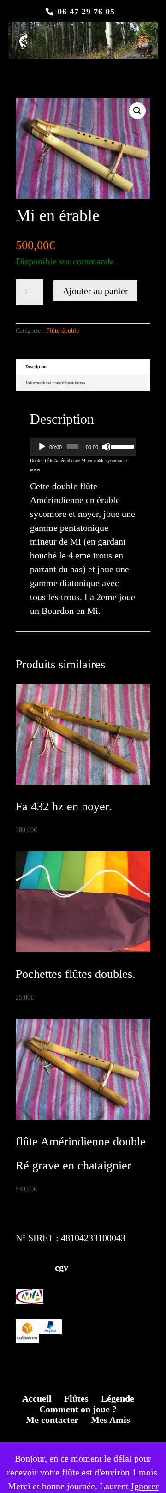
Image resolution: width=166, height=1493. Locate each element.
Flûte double (62, 330)
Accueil (37, 1398)
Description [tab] (36, 366)
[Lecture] (42, 446)
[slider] (121, 446)
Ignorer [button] (145, 1486)
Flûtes (76, 1398)
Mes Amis (110, 1420)
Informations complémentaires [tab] (55, 382)
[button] (137, 110)
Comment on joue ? (78, 1409)
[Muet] (106, 446)
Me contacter (52, 1420)
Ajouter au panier (95, 291)
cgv (42, 1267)
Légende (117, 1398)
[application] (83, 447)
